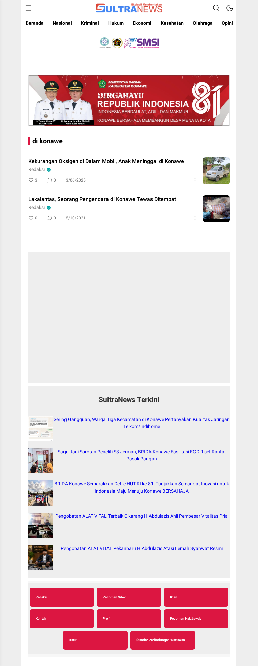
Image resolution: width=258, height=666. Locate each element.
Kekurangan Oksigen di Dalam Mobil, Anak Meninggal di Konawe (106, 161)
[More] (195, 180)
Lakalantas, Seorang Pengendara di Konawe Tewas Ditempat (102, 199)
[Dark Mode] (229, 8)
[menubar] (28, 8)
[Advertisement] (129, 321)
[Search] (216, 8)
